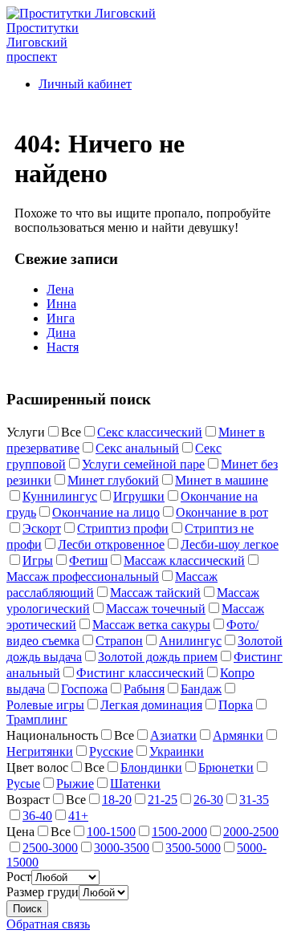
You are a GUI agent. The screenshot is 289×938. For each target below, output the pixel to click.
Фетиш (88, 560)
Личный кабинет (85, 84)
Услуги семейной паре (143, 464)
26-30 (208, 799)
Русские (111, 751)
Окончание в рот (222, 512)
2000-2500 (251, 832)
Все (71, 432)
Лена (60, 289)
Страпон (119, 641)
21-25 (162, 799)
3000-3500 (121, 848)
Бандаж (201, 689)
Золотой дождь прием (158, 657)
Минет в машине (221, 480)
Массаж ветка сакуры (151, 624)
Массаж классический (184, 560)
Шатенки (135, 783)
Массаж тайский (155, 592)
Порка (235, 705)
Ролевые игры (45, 705)
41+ (78, 815)
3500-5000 (193, 848)
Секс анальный (137, 448)
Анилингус (190, 641)
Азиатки (173, 735)
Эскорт (41, 528)
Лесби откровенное (111, 544)
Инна (61, 304)
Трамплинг (36, 719)
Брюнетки (226, 767)
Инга (61, 318)
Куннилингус (59, 496)
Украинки (176, 751)
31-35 (254, 799)
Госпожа (84, 689)
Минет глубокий (113, 480)
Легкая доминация (151, 705)
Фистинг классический (140, 673)
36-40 (37, 815)
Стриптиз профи (123, 528)
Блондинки (151, 767)
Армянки (238, 735)
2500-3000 (50, 848)
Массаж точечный (156, 608)
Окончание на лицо (106, 512)
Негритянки (39, 751)
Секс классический (149, 432)
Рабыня (144, 689)
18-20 (117, 799)
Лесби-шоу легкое (230, 544)
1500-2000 (179, 832)
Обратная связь (48, 924)
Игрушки (139, 496)
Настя (63, 347)
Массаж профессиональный (82, 576)
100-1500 (111, 832)
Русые (23, 783)
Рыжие (75, 783)
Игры (37, 560)
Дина (61, 332)
